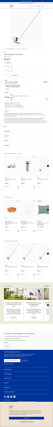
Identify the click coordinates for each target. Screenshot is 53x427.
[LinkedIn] (14, 397)
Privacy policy (22, 414)
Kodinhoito (18, 48)
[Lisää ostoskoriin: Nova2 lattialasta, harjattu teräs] (18, 275)
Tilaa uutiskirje (24, 360)
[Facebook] (8, 397)
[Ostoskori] (39, 6)
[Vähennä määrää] (5, 75)
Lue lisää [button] (7, 89)
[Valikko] (42, 6)
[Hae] (30, 6)
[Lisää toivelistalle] (40, 10)
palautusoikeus (18, 104)
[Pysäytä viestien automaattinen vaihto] (42, 1)
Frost (5, 52)
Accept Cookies (26, 418)
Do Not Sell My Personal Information (26, 421)
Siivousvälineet (24, 48)
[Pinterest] (11, 397)
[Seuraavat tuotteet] (48, 166)
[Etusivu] (4, 48)
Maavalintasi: (6, 363)
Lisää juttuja (46, 285)
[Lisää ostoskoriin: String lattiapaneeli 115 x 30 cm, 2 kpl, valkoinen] (34, 231)
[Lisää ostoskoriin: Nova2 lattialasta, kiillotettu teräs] (34, 275)
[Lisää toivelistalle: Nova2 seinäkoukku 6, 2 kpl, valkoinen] (18, 157)
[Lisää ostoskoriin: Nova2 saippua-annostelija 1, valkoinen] (34, 187)
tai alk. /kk (7, 62)
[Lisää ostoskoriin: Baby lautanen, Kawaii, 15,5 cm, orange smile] (18, 231)
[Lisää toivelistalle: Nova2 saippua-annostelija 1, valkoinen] (34, 157)
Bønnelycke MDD (7, 56)
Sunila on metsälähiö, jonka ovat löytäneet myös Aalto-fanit (14, 304)
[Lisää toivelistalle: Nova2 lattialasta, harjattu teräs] (18, 244)
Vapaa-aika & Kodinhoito (11, 48)
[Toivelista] (36, 6)
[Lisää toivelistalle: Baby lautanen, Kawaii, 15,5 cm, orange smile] (18, 201)
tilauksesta (21, 106)
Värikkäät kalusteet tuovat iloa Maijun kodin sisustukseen (33, 304)
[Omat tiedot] (33, 6)
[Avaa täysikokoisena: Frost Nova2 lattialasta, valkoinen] (26, 27)
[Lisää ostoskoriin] (47, 99)
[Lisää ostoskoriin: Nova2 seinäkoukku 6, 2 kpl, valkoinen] (18, 187)
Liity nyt (17, 86)
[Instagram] (5, 397)
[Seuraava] (48, 305)
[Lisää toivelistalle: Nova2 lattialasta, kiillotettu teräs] (34, 244)
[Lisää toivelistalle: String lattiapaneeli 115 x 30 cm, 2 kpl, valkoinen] (34, 201)
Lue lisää (5, 342)
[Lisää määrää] (9, 75)
